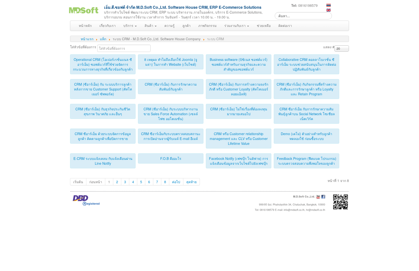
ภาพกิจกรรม (207, 25)
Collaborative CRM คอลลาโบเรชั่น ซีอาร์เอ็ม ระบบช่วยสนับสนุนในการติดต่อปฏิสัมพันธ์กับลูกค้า (306, 64)
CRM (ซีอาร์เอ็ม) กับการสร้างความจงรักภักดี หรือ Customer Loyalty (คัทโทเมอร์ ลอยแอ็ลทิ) (238, 89)
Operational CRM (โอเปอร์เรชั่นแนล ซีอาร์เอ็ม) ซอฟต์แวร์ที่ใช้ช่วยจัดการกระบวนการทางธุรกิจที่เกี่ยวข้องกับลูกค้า (103, 64)
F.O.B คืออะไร (170, 158)
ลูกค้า (186, 25)
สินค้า (149, 25)
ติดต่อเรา (285, 25)
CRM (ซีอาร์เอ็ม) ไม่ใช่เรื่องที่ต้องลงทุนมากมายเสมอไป (238, 111)
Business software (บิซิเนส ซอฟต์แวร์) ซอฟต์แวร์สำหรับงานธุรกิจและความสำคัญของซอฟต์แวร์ (238, 64)
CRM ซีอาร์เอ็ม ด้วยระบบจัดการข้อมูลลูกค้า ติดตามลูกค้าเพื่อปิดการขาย (103, 136)
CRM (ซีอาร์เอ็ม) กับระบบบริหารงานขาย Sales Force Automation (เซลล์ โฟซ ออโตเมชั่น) (171, 114)
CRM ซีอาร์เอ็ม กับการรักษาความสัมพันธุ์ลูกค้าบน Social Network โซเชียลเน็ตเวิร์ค (306, 114)
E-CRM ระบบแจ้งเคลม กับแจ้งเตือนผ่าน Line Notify (102, 161)
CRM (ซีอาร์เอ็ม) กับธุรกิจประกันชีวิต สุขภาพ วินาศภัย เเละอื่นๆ (102, 111)
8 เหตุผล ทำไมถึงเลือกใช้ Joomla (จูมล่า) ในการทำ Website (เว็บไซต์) (170, 62)
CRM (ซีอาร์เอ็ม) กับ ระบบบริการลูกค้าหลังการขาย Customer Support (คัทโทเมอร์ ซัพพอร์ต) (103, 89)
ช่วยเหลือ (264, 25)
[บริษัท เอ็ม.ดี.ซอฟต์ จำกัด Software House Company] (83, 9)
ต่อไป (176, 181)
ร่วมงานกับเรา (235, 25)
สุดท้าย (191, 181)
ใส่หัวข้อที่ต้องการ (83, 46)
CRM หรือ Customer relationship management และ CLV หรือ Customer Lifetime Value (239, 138)
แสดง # (328, 46)
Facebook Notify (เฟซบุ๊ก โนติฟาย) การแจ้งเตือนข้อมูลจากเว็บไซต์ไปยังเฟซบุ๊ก (238, 161)
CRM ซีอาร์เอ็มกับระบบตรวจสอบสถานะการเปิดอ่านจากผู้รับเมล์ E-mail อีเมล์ (171, 136)
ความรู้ (169, 25)
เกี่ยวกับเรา (107, 25)
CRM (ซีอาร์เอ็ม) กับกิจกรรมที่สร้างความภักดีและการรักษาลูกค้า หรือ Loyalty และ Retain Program (307, 89)
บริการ (128, 25)
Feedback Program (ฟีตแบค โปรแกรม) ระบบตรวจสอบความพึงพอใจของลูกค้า (306, 161)
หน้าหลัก (85, 25)
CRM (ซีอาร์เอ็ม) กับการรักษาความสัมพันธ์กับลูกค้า (171, 86)
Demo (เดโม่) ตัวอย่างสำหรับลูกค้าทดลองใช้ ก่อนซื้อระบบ (306, 136)
